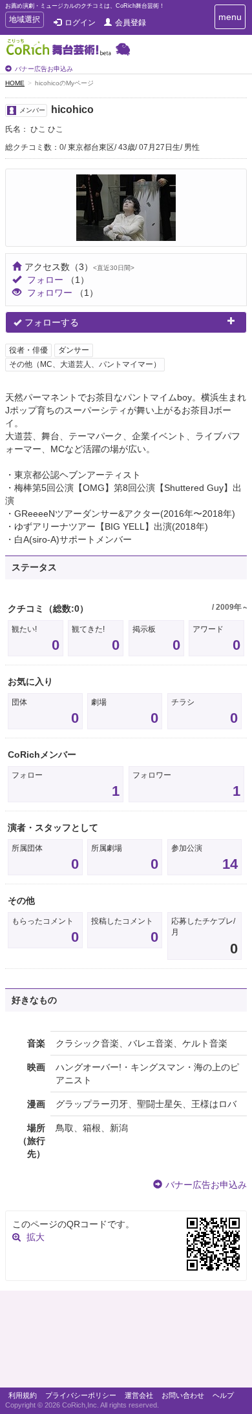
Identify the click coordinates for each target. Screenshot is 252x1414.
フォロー (45, 280)
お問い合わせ (183, 1395)
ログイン (80, 22)
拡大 (35, 1237)
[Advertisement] (126, 1342)
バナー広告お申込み (44, 68)
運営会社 (139, 1395)
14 (230, 864)
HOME (15, 83)
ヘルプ (223, 1395)
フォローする (52, 322)
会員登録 (130, 22)
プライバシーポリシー (80, 1395)
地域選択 (24, 21)
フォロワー (49, 292)
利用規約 (22, 1395)
